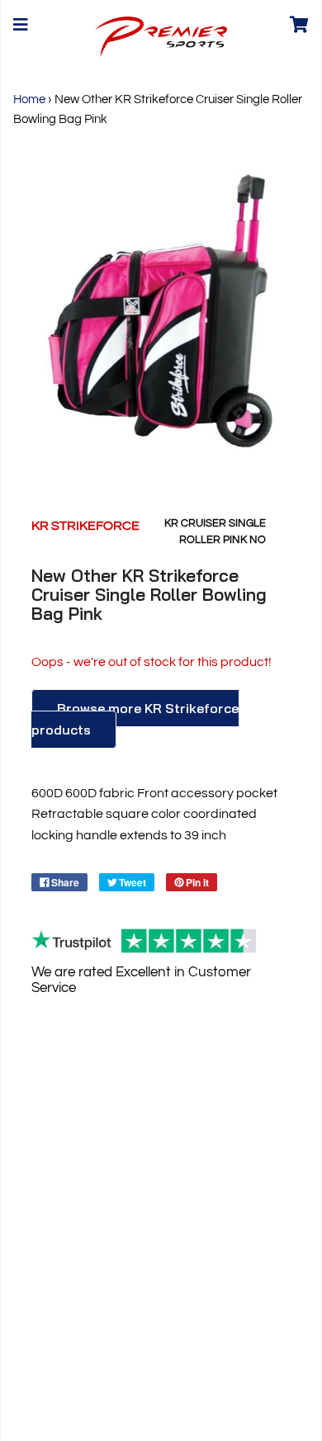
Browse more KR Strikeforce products (135, 719)
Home (29, 99)
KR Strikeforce (85, 525)
